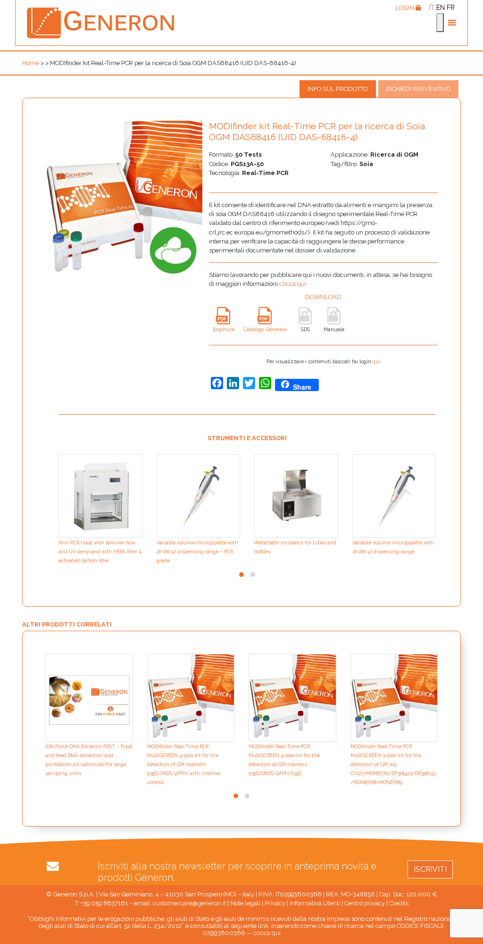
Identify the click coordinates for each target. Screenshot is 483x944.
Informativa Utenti (315, 903)
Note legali (245, 903)
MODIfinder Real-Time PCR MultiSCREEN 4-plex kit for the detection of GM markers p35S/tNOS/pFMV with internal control (183, 764)
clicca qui (292, 283)
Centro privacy (364, 903)
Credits (398, 903)
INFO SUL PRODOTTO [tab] (338, 88)
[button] (241, 574)
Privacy (275, 903)
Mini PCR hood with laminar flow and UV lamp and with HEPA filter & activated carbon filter (100, 551)
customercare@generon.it (189, 903)
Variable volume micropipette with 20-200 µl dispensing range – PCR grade (197, 551)
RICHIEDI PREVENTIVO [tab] (418, 88)
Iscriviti (430, 869)
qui (376, 361)
